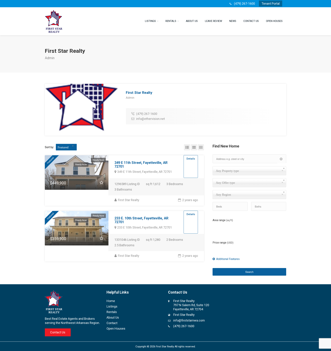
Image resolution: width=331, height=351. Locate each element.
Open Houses (274, 21)
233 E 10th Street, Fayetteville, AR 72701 (144, 227)
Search (249, 272)
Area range (223, 220)
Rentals (171, 21)
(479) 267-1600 (244, 3)
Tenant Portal (271, 3)
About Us (192, 21)
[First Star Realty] (53, 21)
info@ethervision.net (150, 119)
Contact (112, 323)
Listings (150, 21)
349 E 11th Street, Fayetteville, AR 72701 (141, 165)
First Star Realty (128, 200)
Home (111, 301)
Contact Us (251, 21)
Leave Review (213, 21)
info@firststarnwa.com (189, 320)
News (232, 21)
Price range (223, 242)
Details (191, 158)
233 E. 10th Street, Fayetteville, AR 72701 (141, 220)
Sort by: (49, 147)
